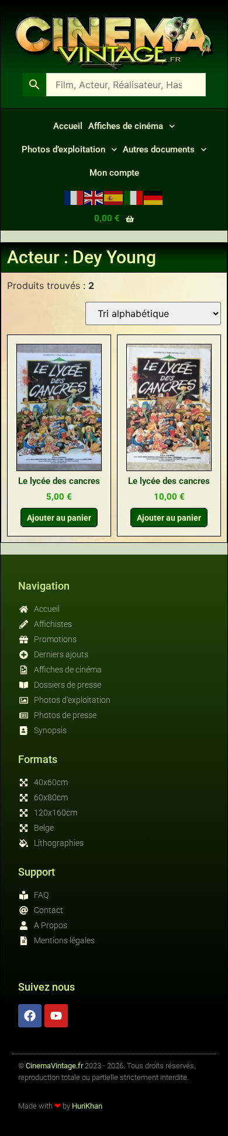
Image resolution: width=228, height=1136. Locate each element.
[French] (74, 197)
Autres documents (159, 149)
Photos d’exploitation (63, 149)
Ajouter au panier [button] (59, 517)
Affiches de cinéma (125, 126)
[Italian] (134, 197)
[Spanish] (114, 197)
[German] (154, 197)
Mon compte (114, 173)
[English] (94, 197)
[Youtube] (56, 1015)
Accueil (67, 126)
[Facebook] (30, 1015)
